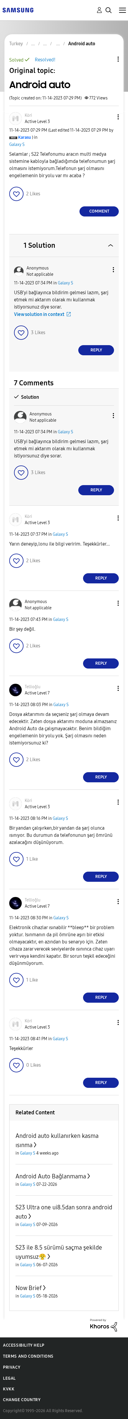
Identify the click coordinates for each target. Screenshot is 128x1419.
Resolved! (45, 60)
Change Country (21, 1399)
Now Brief (28, 1288)
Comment (99, 211)
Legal (9, 1378)
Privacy (11, 1367)
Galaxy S (17, 144)
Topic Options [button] (108, 59)
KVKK (8, 1389)
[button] (108, 117)
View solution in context (39, 314)
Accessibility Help (23, 1345)
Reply (96, 350)
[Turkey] (17, 10)
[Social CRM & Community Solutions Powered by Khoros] (103, 1325)
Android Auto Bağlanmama (50, 1176)
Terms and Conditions (28, 1356)
